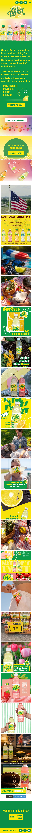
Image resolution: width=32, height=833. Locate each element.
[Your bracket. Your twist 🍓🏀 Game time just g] (16, 749)
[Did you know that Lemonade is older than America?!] (16, 199)
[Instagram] (21, 2)
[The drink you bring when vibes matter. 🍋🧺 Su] (16, 443)
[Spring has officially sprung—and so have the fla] (16, 657)
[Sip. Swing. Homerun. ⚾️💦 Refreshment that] (16, 779)
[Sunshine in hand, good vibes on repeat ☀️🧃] (16, 474)
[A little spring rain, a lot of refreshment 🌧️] (16, 382)
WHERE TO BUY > (16, 105)
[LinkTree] (25, 2)
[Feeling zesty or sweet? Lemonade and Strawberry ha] (16, 565)
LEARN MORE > (16, 153)
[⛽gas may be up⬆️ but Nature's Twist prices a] (16, 626)
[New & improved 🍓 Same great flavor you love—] (16, 321)
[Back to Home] (16, 11)
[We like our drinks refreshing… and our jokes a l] (16, 230)
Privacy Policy (9, 830)
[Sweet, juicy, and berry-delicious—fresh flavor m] (16, 688)
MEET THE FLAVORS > (16, 120)
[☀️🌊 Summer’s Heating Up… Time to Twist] (16, 260)
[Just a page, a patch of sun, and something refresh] (16, 291)
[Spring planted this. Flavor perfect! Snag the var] (16, 352)
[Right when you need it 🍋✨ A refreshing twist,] (16, 596)
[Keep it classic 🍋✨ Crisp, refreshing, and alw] (16, 413)
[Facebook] (17, 2)
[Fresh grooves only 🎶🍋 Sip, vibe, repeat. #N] (16, 504)
